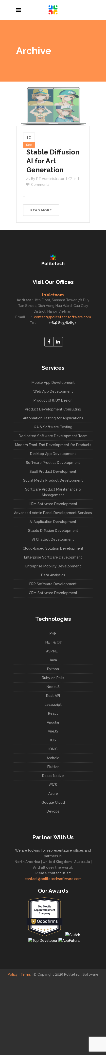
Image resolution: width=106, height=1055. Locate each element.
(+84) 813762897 (62, 323)
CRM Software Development (53, 593)
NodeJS (53, 687)
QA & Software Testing (53, 427)
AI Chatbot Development (53, 539)
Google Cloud (53, 802)
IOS (53, 740)
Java (53, 660)
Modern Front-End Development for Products (53, 445)
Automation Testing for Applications (53, 418)
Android (53, 758)
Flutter (53, 767)
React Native (53, 776)
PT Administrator (50, 179)
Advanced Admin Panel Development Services (53, 513)
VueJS (53, 731)
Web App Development (53, 391)
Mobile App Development (53, 383)
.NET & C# (53, 642)
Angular (53, 722)
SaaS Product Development (53, 472)
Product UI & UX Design (53, 400)
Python (53, 669)
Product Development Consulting (53, 409)
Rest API (53, 696)
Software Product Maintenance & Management (53, 492)
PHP (53, 633)
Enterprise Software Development (53, 557)
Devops (53, 811)
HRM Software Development (53, 504)
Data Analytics (53, 575)
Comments (40, 185)
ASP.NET (53, 651)
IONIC (53, 749)
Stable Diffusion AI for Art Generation (52, 161)
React (53, 713)
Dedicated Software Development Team (53, 436)
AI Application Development (53, 522)
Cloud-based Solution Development (53, 548)
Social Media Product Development (53, 480)
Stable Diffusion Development (53, 531)
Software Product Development (53, 463)
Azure (53, 794)
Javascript (53, 705)
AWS (53, 785)
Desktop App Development (53, 454)
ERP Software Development (53, 584)
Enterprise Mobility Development (53, 566)
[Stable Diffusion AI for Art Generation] (53, 104)
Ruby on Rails (53, 678)
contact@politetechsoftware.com (62, 317)
